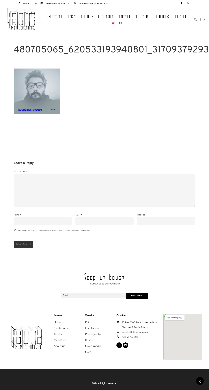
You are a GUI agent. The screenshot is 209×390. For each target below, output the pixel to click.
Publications (162, 16)
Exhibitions (55, 16)
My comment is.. (21, 171)
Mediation (87, 16)
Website (141, 215)
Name (17, 215)
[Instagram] (188, 3)
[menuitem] (113, 22)
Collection (142, 16)
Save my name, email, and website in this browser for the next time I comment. (53, 231)
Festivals (124, 16)
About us (180, 16)
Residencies (105, 16)
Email (78, 215)
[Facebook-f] (181, 3)
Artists (72, 16)
